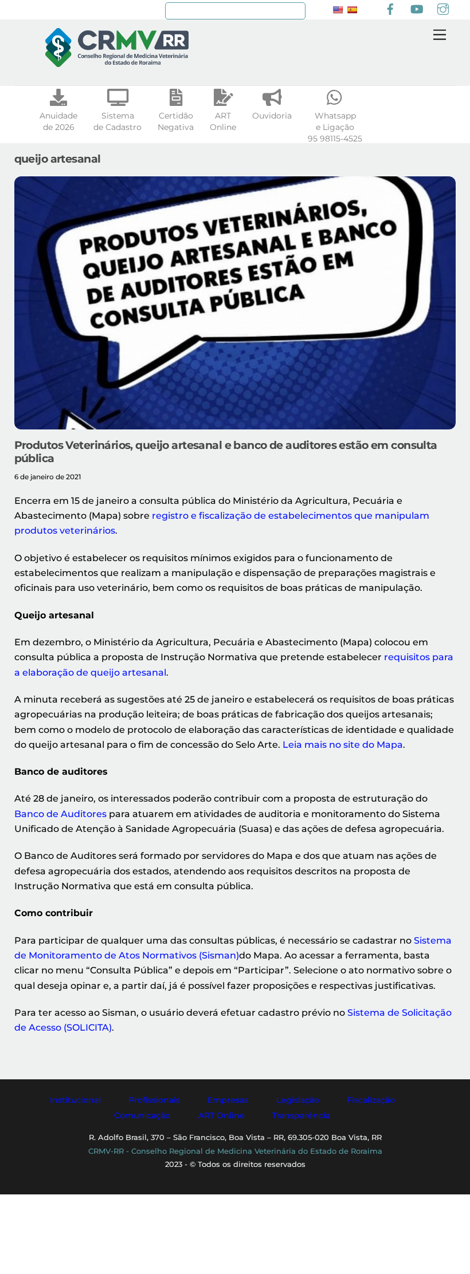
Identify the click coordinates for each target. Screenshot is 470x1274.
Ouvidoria (272, 116)
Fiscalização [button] (371, 1100)
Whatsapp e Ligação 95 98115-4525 (335, 127)
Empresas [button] (227, 1100)
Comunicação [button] (142, 1115)
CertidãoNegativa (176, 121)
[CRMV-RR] (117, 62)
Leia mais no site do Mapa (343, 744)
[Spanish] (352, 9)
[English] (337, 9)
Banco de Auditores (60, 813)
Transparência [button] (301, 1115)
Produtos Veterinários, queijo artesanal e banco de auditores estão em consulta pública (225, 451)
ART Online (223, 121)
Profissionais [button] (154, 1100)
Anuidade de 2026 (58, 121)
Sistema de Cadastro (117, 121)
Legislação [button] (297, 1100)
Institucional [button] (75, 1100)
